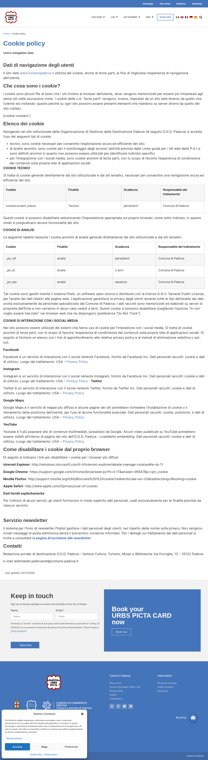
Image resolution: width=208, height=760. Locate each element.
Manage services (14, 738)
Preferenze (71, 746)
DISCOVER (97, 17)
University (197, 3)
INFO (148, 17)
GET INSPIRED (130, 17)
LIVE (113, 17)
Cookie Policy (36, 754)
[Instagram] (111, 706)
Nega (44, 746)
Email (59, 610)
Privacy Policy (77, 362)
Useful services (165, 687)
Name (14, 610)
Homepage (148, 3)
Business (181, 3)
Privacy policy (50, 754)
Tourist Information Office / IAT (125, 687)
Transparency (116, 698)
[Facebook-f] (118, 706)
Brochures (162, 691)
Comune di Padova (195, 756)
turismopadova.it (41, 73)
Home (6, 33)
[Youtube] (124, 706)
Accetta (17, 746)
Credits (113, 694)
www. (24, 73)
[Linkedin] (130, 706)
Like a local (165, 3)
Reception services (167, 683)
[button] (82, 714)
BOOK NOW (165, 17)
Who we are (115, 683)
